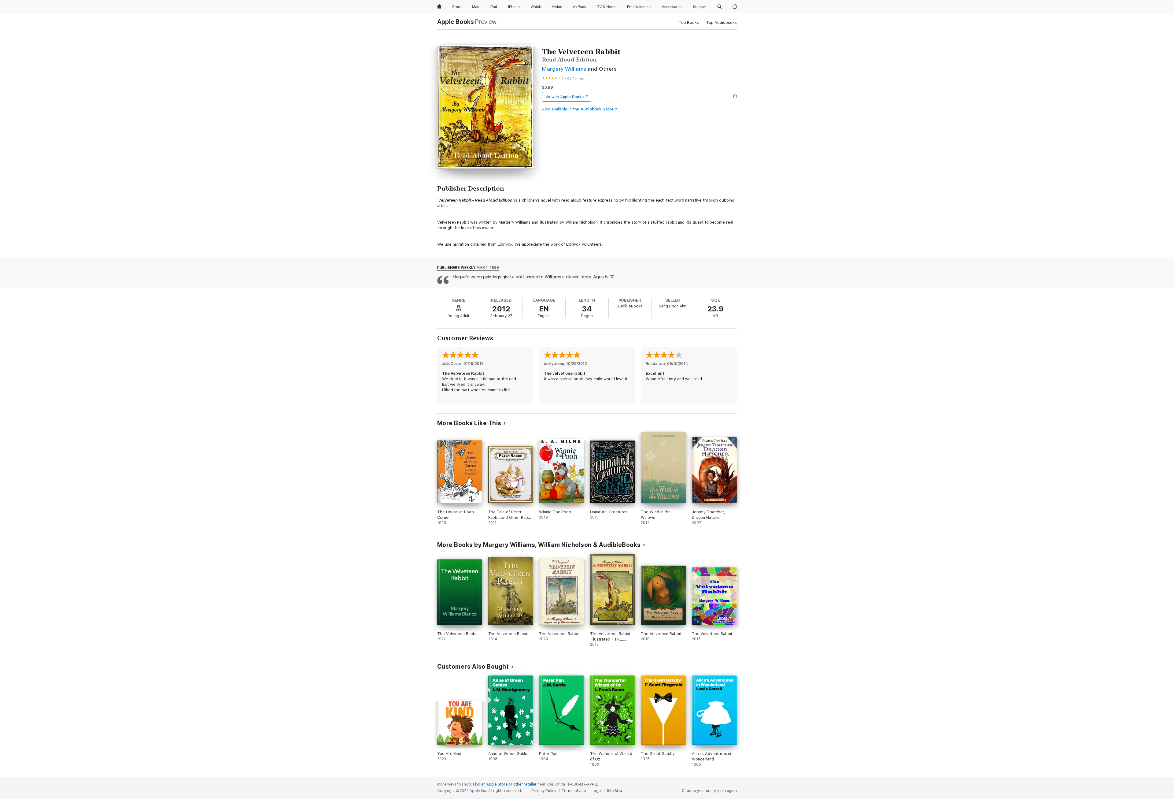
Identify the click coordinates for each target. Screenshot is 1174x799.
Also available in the (578, 109)
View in (564, 97)
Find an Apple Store (490, 784)
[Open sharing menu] (735, 96)
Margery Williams (564, 68)
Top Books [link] (689, 22)
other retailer (525, 784)
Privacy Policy (543, 791)
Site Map (614, 791)
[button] (719, 6)
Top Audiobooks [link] (721, 22)
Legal (596, 791)
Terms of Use (574, 791)
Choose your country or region (709, 791)
